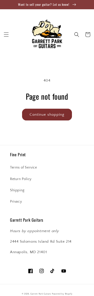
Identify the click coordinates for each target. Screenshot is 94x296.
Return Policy (21, 179)
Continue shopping (47, 114)
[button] (6, 34)
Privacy (16, 202)
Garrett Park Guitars (40, 294)
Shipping (17, 190)
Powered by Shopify (62, 294)
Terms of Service (23, 168)
